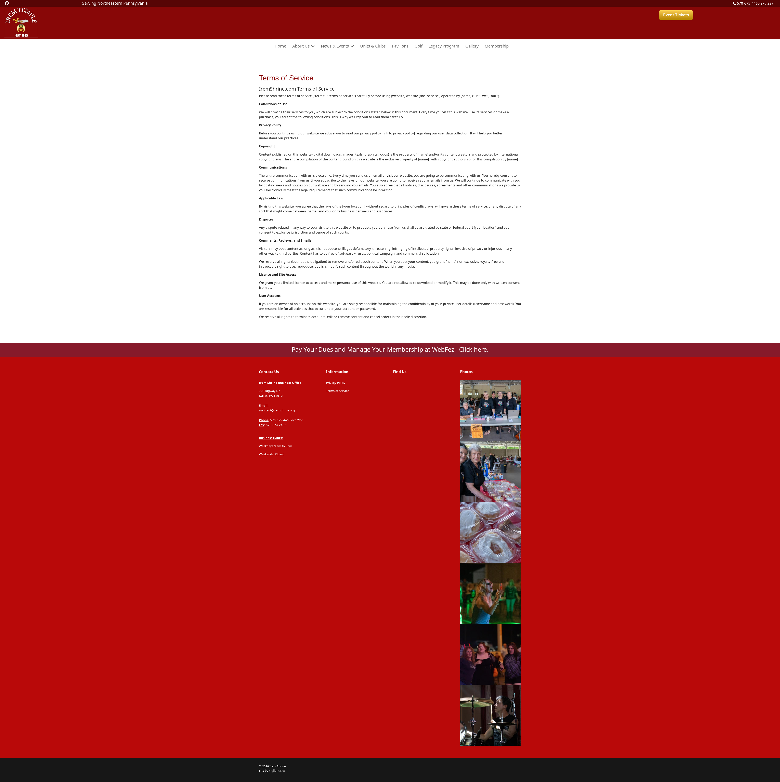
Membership (497, 46)
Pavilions (400, 46)
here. (481, 349)
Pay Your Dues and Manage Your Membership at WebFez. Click (383, 349)
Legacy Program (444, 46)
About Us (301, 46)
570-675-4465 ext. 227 (755, 3)
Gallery (472, 46)
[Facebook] (7, 3)
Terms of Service (337, 391)
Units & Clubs (373, 46)
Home (280, 46)
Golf (418, 46)
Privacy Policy (335, 383)
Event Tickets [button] (676, 15)
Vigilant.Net (277, 770)
